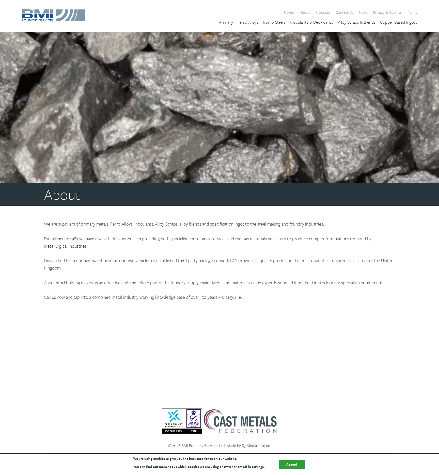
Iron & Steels (274, 22)
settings (258, 466)
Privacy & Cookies (387, 12)
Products (323, 12)
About (305, 12)
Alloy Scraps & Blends (356, 22)
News (363, 12)
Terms (412, 12)
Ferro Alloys (248, 22)
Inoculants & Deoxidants (311, 22)
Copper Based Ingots (398, 22)
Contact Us (344, 12)
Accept (291, 464)
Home (289, 12)
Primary (226, 22)
